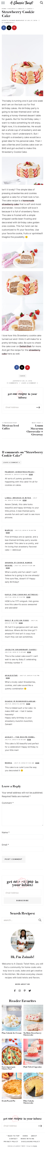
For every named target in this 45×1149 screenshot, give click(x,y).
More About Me (22, 984)
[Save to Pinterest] (14, 28)
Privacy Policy (11, 1141)
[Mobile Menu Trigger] (3, 4)
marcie (9, 530)
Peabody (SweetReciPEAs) (19, 472)
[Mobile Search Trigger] (40, 4)
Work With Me (27, 1139)
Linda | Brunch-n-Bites (18, 498)
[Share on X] (9, 28)
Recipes (12, 8)
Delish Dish (25, 346)
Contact (13, 1139)
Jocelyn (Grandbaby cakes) (21, 649)
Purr (35, 1146)
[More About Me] (22, 941)
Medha (8, 763)
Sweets (21, 8)
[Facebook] (15, 990)
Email (5, 844)
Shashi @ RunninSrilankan (20, 701)
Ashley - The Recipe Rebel (20, 737)
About (34, 1136)
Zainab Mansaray (16, 20)
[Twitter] (29, 990)
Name (5, 832)
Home (4, 8)
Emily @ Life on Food (17, 620)
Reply (30, 474)
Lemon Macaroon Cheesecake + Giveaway (35, 429)
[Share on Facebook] (4, 28)
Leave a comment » (29, 383)
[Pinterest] (25, 990)
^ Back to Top (13, 1136)
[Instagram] (19, 990)
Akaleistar (11, 675)
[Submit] (40, 920)
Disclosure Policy (30, 1141)
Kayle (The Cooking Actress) (21, 594)
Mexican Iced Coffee (10, 426)
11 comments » (8, 22)
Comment (8, 803)
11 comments (12, 383)
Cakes (29, 8)
